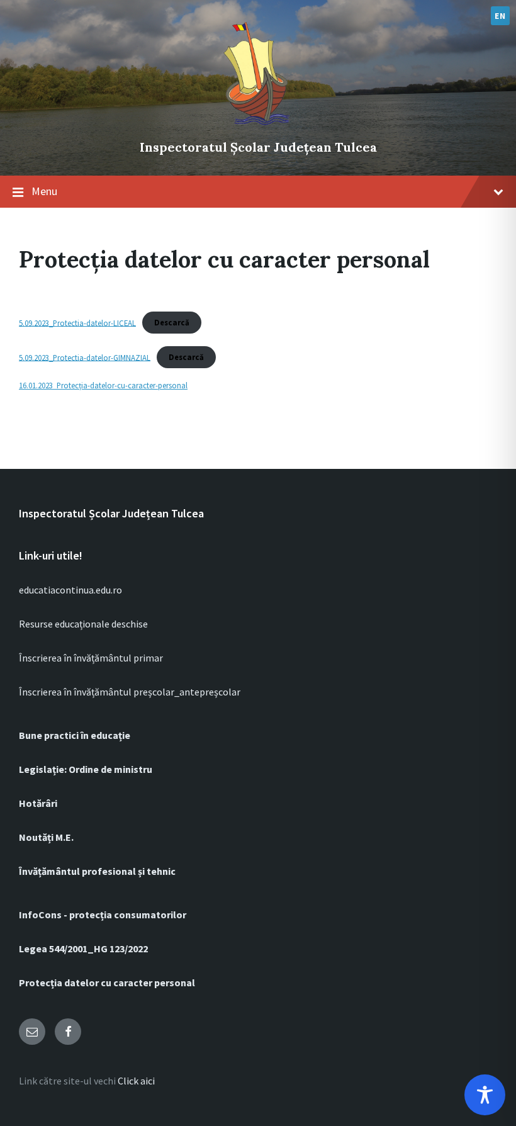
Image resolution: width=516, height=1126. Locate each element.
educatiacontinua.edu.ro (70, 589)
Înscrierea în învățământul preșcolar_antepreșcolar (129, 691)
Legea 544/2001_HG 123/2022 (83, 948)
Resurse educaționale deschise (83, 623)
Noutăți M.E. (46, 837)
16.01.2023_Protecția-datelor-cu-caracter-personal (103, 385)
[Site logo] (258, 126)
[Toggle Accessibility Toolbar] (485, 1095)
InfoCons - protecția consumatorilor (102, 914)
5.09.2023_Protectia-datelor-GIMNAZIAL (84, 357)
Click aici (136, 1080)
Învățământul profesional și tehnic (97, 871)
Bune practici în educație (74, 735)
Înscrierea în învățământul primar (91, 657)
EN (500, 15)
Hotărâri (38, 803)
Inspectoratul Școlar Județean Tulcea (258, 147)
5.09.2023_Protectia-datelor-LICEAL (77, 322)
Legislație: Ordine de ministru (85, 769)
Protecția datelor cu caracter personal (107, 982)
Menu (44, 191)
